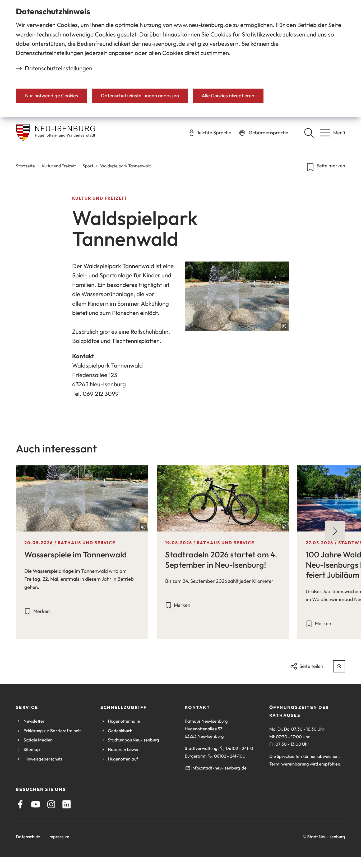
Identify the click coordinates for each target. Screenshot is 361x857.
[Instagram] (51, 804)
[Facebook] (20, 804)
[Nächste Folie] (335, 531)
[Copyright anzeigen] (284, 326)
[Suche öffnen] (309, 132)
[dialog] (180, 58)
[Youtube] (35, 804)
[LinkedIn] (66, 804)
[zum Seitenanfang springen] (339, 666)
